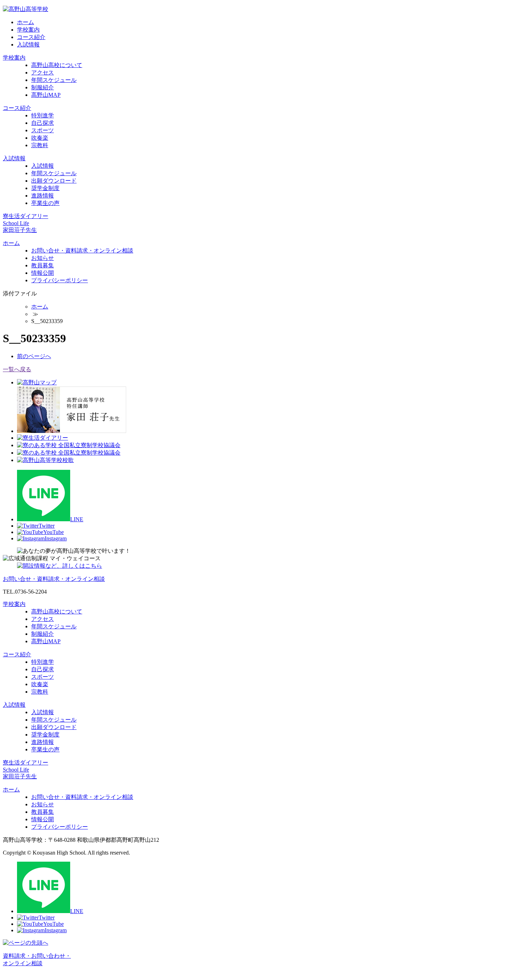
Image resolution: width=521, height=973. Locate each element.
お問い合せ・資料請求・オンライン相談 (82, 251)
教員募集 (42, 265)
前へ (34, 356)
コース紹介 (31, 37)
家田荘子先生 (20, 230)
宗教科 (39, 145)
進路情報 (42, 196)
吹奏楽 (39, 138)
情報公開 (42, 273)
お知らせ (42, 258)
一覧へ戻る (17, 369)
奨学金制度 (45, 188)
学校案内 (28, 30)
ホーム (25, 22)
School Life (16, 223)
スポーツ (42, 130)
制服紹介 (42, 87)
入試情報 (28, 44)
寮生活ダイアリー (25, 216)
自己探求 (42, 123)
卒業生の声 (45, 203)
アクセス (42, 73)
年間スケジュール (54, 80)
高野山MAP (46, 95)
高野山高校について (56, 65)
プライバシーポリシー (59, 280)
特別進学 (42, 115)
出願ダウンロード (54, 181)
